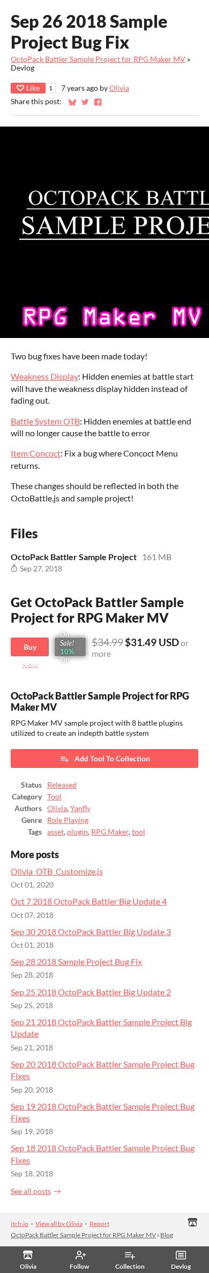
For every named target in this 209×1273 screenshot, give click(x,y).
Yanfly (80, 808)
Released (62, 785)
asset (55, 832)
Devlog (181, 1266)
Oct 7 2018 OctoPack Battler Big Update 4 (89, 901)
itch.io (19, 1224)
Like (33, 87)
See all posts (31, 1191)
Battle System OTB (45, 421)
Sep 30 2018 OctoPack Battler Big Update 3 (91, 931)
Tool (54, 796)
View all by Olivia (59, 1224)
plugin (77, 832)
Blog (166, 1235)
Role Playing (67, 820)
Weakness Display (44, 376)
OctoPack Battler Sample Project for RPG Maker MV (98, 59)
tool (138, 832)
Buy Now (30, 649)
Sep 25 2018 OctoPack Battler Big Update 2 (91, 992)
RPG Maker (110, 832)
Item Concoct (36, 453)
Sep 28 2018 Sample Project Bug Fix (76, 961)
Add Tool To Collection (112, 758)
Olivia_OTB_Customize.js (57, 871)
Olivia (119, 88)
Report (99, 1224)
